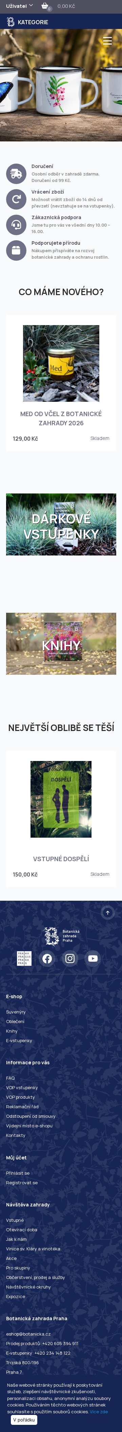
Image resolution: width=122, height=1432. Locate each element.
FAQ (10, 1078)
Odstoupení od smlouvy (31, 1116)
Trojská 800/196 (22, 1362)
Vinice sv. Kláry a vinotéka (33, 1249)
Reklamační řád (22, 1106)
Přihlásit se (17, 1173)
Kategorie (33, 22)
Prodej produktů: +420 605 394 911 (42, 1343)
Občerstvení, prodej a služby (35, 1277)
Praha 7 (14, 1372)
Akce (11, 1258)
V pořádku (24, 1419)
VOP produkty (20, 1097)
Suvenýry (16, 1012)
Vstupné (15, 1220)
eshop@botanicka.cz (28, 1334)
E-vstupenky (19, 1040)
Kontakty (15, 1135)
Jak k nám (16, 1239)
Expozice (15, 1296)
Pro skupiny (18, 1268)
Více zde (99, 1411)
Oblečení (15, 1021)
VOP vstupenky (22, 1087)
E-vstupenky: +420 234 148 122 (38, 1353)
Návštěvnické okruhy (28, 1287)
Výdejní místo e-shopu (29, 1126)
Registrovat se (22, 1182)
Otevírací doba (21, 1230)
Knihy (12, 1031)
